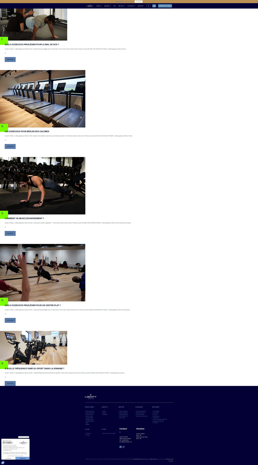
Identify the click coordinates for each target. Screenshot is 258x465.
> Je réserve (155, 422)
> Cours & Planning (89, 411)
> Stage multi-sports (140, 412)
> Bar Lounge (122, 417)
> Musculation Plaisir (89, 412)
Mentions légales (117, 459)
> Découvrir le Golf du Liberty (108, 433)
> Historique (88, 433)
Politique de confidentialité (127, 459)
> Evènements (155, 417)
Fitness (98, 6)
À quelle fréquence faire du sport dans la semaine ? (34, 368)
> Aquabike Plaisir (89, 417)
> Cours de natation (139, 414)
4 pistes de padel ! (124, 1)
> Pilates (87, 424)
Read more (10, 59)
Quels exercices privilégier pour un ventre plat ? (33, 305)
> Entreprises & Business (158, 421)
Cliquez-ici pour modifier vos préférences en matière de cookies (99, 459)
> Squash (104, 412)
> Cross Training (89, 416)
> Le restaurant (155, 411)
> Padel (103, 411)
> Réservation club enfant (141, 416)
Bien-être (120, 6)
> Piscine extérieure (123, 412)
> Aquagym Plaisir (89, 419)
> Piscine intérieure (123, 411)
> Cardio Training (89, 414)
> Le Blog (87, 435)
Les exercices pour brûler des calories (27, 131)
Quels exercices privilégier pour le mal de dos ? (32, 44)
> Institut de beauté (123, 414)
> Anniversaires (155, 416)
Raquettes (106, 6)
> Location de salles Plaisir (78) (159, 419)
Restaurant (140, 6)
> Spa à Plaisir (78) (123, 416)
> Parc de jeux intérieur (140, 411)
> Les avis (154, 414)
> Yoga (86, 422)
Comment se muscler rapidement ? (24, 218)
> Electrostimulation (89, 421)
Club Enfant (130, 6)
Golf (115, 6)
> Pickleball (104, 414)
